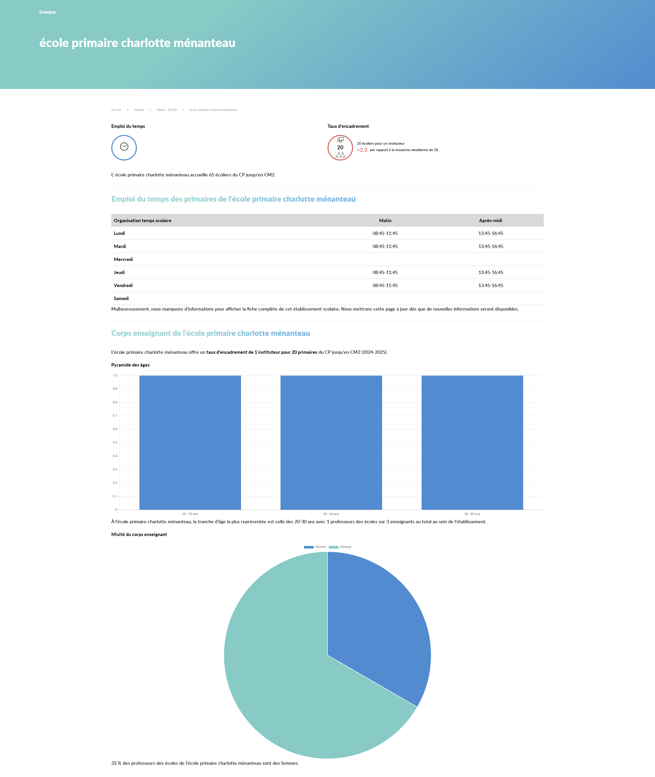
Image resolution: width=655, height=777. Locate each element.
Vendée (139, 110)
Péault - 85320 (167, 110)
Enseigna (47, 12)
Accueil (116, 110)
